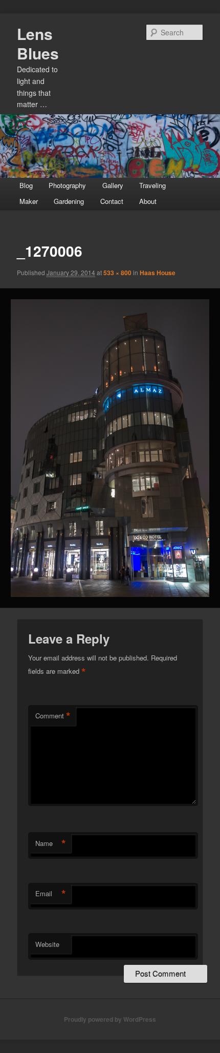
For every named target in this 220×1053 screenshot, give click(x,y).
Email (50, 893)
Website (47, 944)
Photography (67, 185)
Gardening (69, 201)
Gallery (112, 185)
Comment (53, 716)
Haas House (157, 272)
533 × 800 (117, 272)
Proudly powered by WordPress (110, 1019)
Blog (26, 185)
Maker (28, 201)
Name (50, 843)
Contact (111, 201)
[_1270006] (110, 448)
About (148, 201)
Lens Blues (38, 43)
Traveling (152, 185)
